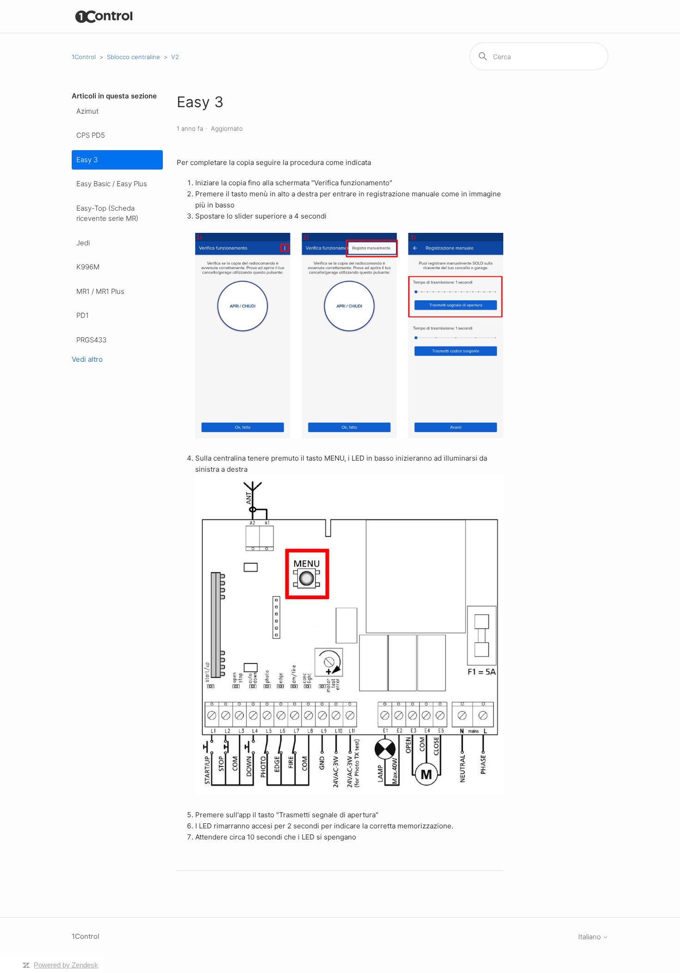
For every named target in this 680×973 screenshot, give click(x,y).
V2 (175, 57)
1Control (84, 57)
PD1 (82, 315)
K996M (87, 266)
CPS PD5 (90, 135)
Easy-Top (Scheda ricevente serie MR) (107, 213)
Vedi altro (87, 359)
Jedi (83, 242)
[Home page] (104, 16)
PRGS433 (91, 339)
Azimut (87, 111)
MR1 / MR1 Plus (100, 291)
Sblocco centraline (133, 57)
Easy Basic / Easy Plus (111, 183)
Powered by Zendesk (66, 965)
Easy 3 (87, 159)
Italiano (590, 937)
